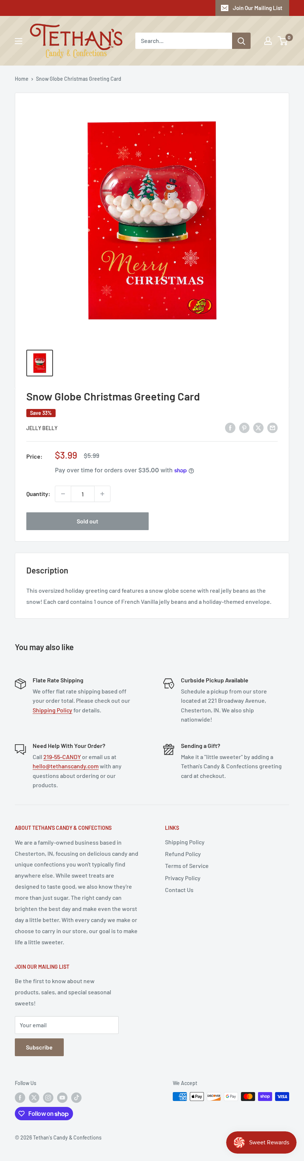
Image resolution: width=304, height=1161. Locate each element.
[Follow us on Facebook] (20, 1097)
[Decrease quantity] (63, 494)
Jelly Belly (41, 428)
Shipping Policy (52, 709)
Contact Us (179, 889)
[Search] (241, 41)
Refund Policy (183, 853)
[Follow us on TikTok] (76, 1097)
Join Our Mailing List (257, 7)
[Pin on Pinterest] (244, 427)
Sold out (87, 521)
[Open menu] (18, 41)
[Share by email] (272, 427)
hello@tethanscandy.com (66, 765)
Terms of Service (187, 865)
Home (22, 79)
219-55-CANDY (62, 756)
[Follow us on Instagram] (48, 1097)
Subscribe (39, 1047)
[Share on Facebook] (230, 427)
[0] (283, 40)
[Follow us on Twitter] (34, 1097)
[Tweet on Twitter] (258, 427)
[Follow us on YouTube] (62, 1097)
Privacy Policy (183, 877)
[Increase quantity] (102, 494)
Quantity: (38, 493)
